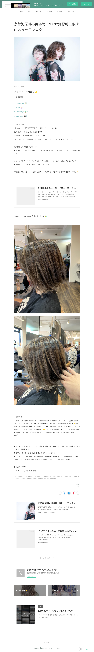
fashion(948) (53, 478)
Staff (28, 11)
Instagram (60, 11)
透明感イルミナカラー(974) (44, 476)
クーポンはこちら (47, 558)
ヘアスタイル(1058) (20, 478)
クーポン (49, 11)
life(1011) (46, 478)
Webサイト (70, 11)
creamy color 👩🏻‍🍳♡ (21, 116)
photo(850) (36, 478)
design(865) (29, 478)
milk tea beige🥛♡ (21, 103)
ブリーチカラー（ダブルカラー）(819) (62, 476)
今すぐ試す (72, 4)
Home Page (38, 11)
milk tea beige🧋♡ (21, 112)
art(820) (41, 478)
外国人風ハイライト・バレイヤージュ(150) (25, 476)
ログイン (86, 4)
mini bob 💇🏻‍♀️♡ (19, 107)
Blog (21, 11)
